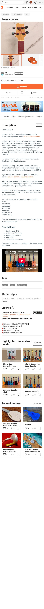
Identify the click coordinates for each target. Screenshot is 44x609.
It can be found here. (32, 136)
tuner (12, 285)
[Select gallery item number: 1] (9, 360)
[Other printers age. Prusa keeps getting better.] (22, 106)
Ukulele (28, 424)
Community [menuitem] (32, 8)
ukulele (4, 285)
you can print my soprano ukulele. (20, 177)
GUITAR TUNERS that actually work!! (32, 450)
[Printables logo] (2, 8)
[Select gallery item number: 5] (14, 420)
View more (38, 342)
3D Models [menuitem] (9, 8)
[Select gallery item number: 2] (11, 360)
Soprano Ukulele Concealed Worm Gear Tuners (10, 424)
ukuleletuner (21, 285)
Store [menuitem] (17, 8)
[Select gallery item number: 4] (35, 360)
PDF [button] (40, 125)
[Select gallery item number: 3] (33, 360)
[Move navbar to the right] (42, 8)
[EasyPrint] (26, 2)
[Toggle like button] (4, 369)
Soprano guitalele (32, 391)
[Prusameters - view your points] (30, 2)
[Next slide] (41, 60)
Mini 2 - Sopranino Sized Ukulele (32, 365)
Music (27, 14)
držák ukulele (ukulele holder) (9, 450)
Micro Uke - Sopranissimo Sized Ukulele (9, 365)
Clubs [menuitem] (24, 8)
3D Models (6, 14)
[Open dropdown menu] (41, 19)
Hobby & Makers (17, 14)
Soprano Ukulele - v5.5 (10, 391)
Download (23, 86)
